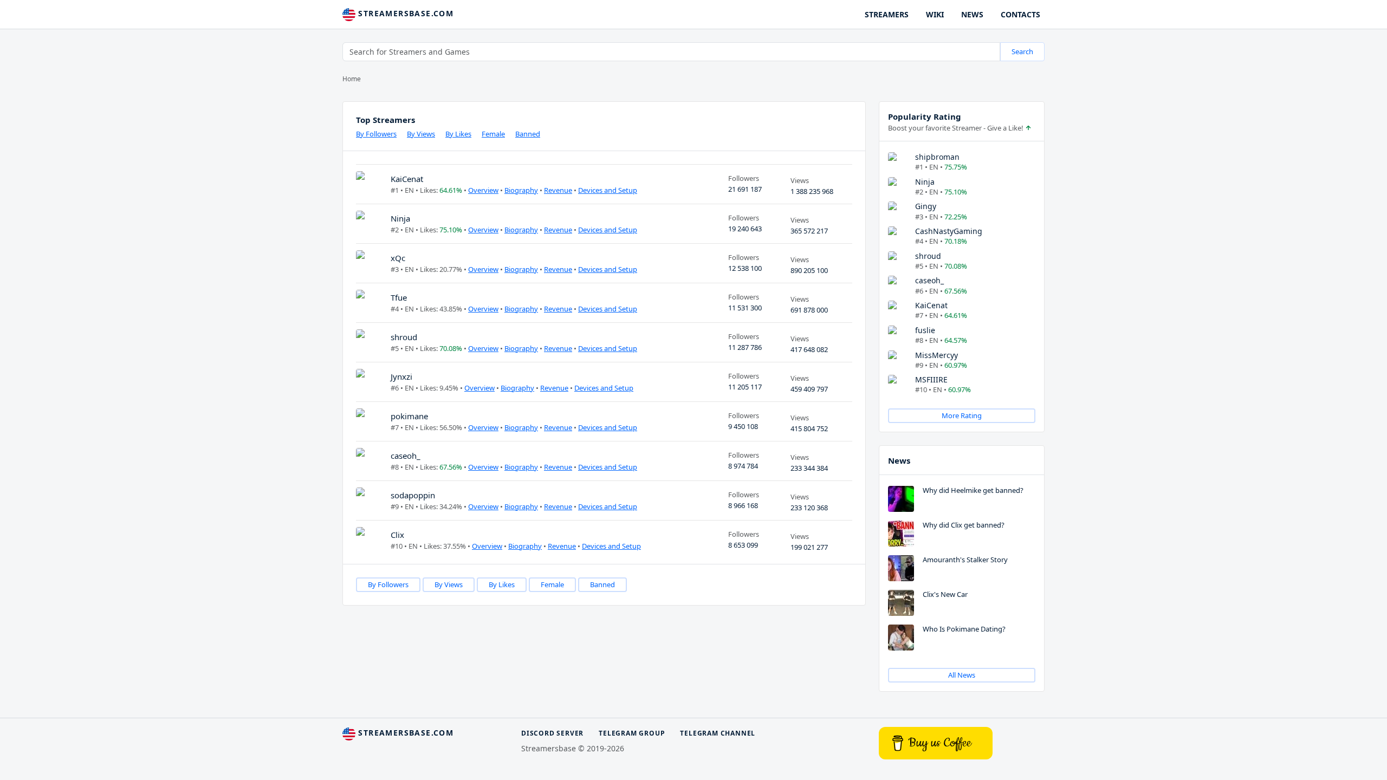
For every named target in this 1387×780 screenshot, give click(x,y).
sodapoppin (413, 495)
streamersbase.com (404, 13)
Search (1022, 51)
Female (493, 134)
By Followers (376, 134)
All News (961, 675)
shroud (404, 337)
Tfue (399, 297)
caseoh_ (405, 455)
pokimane (409, 416)
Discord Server (552, 733)
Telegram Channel (717, 733)
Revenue (558, 190)
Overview (483, 190)
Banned (527, 134)
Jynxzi (401, 376)
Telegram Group (632, 733)
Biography (521, 190)
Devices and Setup (607, 190)
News (899, 460)
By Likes (458, 134)
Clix (397, 534)
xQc (398, 257)
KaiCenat (407, 178)
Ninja (400, 218)
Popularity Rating (924, 116)
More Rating (962, 415)
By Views (421, 134)
